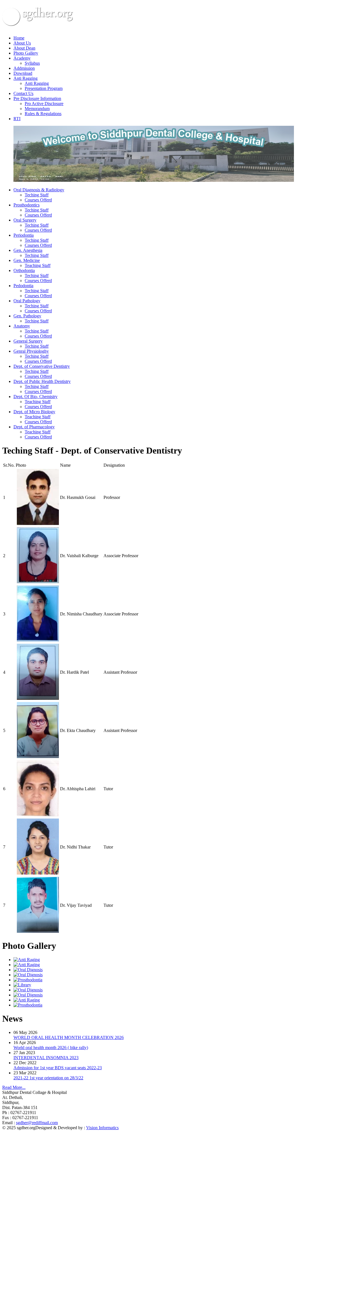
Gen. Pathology (27, 315)
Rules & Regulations (43, 113)
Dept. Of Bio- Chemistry (35, 396)
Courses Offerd (38, 199)
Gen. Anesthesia (27, 250)
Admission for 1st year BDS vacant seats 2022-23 (57, 1067)
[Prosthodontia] (27, 979)
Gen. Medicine (26, 260)
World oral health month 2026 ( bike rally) (50, 1047)
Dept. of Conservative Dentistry (41, 366)
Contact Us (23, 93)
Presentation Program (44, 88)
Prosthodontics (26, 205)
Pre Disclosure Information (37, 98)
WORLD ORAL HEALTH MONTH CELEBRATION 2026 (68, 1037)
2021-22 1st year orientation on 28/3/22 (48, 1077)
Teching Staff (37, 194)
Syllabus (32, 63)
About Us (22, 43)
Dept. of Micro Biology (34, 411)
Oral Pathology (26, 300)
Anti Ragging (25, 78)
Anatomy (21, 326)
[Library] (22, 984)
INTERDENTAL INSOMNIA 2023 (46, 1057)
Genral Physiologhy (31, 351)
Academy (22, 58)
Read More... (14, 1087)
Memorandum (37, 108)
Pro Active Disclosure (44, 103)
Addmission (24, 68)
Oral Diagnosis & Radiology (38, 189)
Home (18, 38)
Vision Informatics (102, 1127)
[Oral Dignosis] (28, 969)
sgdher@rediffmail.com (37, 1122)
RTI (16, 118)
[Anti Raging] (26, 959)
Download (22, 73)
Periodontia (23, 235)
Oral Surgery (24, 220)
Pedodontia (23, 285)
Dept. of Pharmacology (34, 426)
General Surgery (28, 341)
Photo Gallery (25, 53)
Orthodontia (24, 270)
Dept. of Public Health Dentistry (42, 381)
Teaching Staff (37, 265)
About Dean (24, 48)
